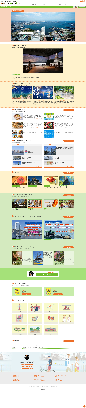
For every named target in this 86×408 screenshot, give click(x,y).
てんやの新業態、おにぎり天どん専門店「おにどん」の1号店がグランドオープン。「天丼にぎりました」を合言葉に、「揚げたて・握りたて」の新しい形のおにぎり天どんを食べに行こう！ (32, 125)
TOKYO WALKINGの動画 (52, 4)
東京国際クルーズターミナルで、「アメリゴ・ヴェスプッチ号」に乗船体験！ (47, 253)
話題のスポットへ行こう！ (16, 74)
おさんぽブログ (61, 4)
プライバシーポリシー (45, 386)
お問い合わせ (53, 386)
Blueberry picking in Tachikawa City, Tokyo (68, 253)
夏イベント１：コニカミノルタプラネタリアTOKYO (21, 100)
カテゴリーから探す (58, 380)
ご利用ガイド (57, 379)
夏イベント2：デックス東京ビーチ (39, 100)
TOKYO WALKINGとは (29, 4)
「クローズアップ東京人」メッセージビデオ (62, 375)
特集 (66, 4)
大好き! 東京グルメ (16, 379)
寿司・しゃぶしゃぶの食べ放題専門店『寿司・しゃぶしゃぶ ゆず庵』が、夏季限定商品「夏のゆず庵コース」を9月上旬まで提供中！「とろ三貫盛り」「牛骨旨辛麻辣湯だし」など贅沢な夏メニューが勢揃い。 (63, 125)
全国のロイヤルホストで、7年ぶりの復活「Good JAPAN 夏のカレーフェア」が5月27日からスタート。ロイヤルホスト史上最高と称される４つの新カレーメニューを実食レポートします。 (32, 133)
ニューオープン (36, 127)
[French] (77, 6)
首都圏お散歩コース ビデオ (38, 379)
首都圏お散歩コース (16, 376)
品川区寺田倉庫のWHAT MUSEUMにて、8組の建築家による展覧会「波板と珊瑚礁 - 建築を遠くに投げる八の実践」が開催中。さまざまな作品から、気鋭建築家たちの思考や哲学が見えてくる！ (63, 133)
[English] (76, 6)
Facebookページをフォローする (27, 368)
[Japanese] (74, 6)
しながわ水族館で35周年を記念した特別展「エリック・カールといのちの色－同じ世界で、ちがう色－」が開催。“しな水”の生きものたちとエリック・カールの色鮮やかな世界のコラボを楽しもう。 (63, 116)
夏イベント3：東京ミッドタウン (60, 100)
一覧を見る (68, 140)
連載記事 (44, 4)
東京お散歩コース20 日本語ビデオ (39, 376)
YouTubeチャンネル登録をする (27, 364)
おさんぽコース (38, 4)
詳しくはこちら (38, 166)
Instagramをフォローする (27, 366)
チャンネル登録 (47, 274)
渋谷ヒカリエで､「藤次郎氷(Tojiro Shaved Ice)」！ (26, 254)
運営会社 (38, 386)
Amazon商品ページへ (26, 294)
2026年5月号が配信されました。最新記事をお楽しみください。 (33, 347)
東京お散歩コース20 (16, 375)
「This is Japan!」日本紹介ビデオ (39, 380)
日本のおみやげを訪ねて (16, 380)
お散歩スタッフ (33, 386)
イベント (37, 118)
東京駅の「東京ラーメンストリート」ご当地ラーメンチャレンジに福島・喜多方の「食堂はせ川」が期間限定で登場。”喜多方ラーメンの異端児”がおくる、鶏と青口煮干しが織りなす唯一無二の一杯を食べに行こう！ (32, 116)
